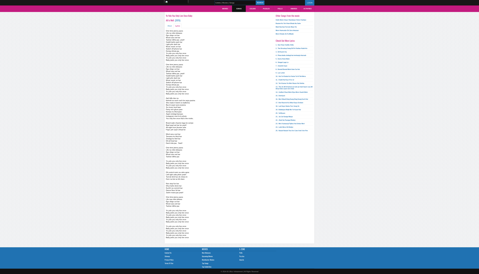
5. (283, 59)
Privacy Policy (169, 260)
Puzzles (266, 9)
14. (292, 92)
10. (291, 76)
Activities (307, 9)
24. (284, 127)
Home (167, 249)
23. (290, 124)
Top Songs (205, 263)
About (170, 26)
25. (292, 131)
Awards (294, 9)
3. (281, 52)
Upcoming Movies (207, 256)
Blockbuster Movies (208, 260)
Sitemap (167, 256)
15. (280, 96)
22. (286, 120)
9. (280, 73)
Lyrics (177, 26)
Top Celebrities (206, 267)
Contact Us (168, 253)
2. (291, 48)
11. (285, 80)
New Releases (206, 253)
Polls (280, 9)
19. (288, 110)
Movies (225, 9)
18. (287, 106)
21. (284, 117)
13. (294, 88)
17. (289, 103)
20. (280, 113)
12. (290, 83)
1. (285, 45)
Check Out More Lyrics (285, 40)
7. (281, 66)
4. (291, 55)
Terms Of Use (169, 263)
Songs (239, 9)
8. (288, 69)
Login (309, 3)
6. (282, 62)
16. (292, 99)
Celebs (253, 9)
